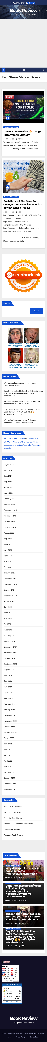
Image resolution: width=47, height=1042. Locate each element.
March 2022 (8, 767)
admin (20, 139)
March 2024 (8, 630)
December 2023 (10, 647)
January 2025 (9, 573)
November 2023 (10, 653)
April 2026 (8, 487)
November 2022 (10, 721)
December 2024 (10, 578)
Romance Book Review (13, 835)
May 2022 (8, 755)
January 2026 (9, 504)
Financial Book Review (11, 127)
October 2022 (9, 727)
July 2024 (8, 607)
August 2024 (9, 601)
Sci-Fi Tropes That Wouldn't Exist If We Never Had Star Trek (15, 365)
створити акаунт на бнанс (14, 439)
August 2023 (9, 670)
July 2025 (8, 539)
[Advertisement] (23, 43)
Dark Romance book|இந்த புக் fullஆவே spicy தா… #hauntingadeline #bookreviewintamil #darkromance (23, 393)
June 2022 (8, 749)
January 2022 (9, 778)
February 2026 (10, 499)
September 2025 (10, 527)
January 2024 (9, 641)
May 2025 (8, 550)
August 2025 (9, 533)
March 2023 (8, 698)
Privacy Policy (20, 1037)
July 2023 (8, 675)
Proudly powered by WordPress (13, 1033)
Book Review (23, 10)
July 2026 (8, 470)
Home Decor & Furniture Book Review (19, 824)
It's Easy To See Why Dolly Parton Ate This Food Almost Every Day (31, 365)
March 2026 (8, 493)
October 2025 (9, 522)
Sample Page (34, 1037)
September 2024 (10, 596)
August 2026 (9, 465)
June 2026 (8, 476)
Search (6, 303)
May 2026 (8, 482)
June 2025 (8, 544)
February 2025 (10, 567)
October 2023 (9, 658)
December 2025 (10, 510)
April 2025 (8, 556)
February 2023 (10, 704)
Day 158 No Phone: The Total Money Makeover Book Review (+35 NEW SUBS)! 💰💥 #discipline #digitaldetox (23, 412)
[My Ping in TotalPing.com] (6, 962)
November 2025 (10, 516)
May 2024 (8, 618)
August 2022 (9, 738)
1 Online (8, 1001)
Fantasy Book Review (12, 812)
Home (9, 1037)
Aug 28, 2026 (12, 877)
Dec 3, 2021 (9, 212)
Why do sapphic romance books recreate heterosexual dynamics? (21, 871)
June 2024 (8, 613)
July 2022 (8, 744)
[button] (43, 70)
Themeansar (40, 1033)
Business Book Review (13, 807)
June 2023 (8, 681)
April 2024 (8, 624)
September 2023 (10, 664)
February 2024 (10, 635)
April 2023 (8, 692)
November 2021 (10, 789)
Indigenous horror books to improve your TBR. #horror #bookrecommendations (23, 916)
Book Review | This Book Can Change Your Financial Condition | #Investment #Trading (23, 204)
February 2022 (10, 772)
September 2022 (10, 732)
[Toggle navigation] (24, 70)
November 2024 (10, 584)
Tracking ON (14, 1001)
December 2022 (10, 715)
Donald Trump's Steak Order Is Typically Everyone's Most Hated (31, 345)
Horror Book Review (12, 829)
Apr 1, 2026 (9, 139)
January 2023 (9, 710)
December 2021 (10, 784)
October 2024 (9, 590)
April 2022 (8, 761)
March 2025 (8, 561)
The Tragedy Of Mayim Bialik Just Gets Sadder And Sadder (15, 345)
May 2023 (8, 687)
